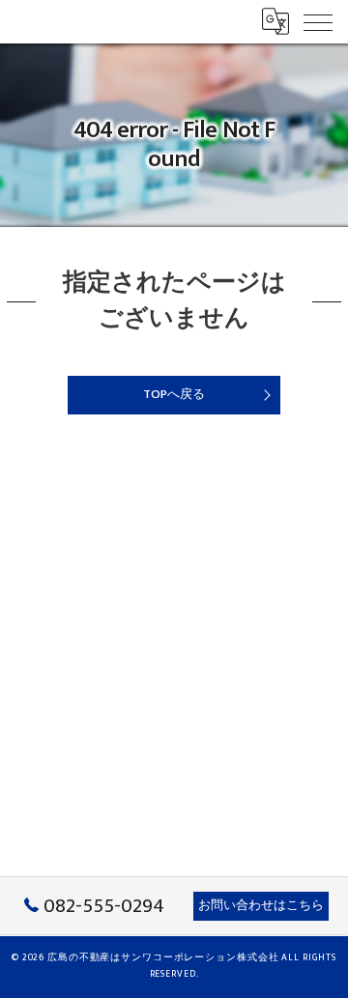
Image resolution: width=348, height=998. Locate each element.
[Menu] (318, 21)
